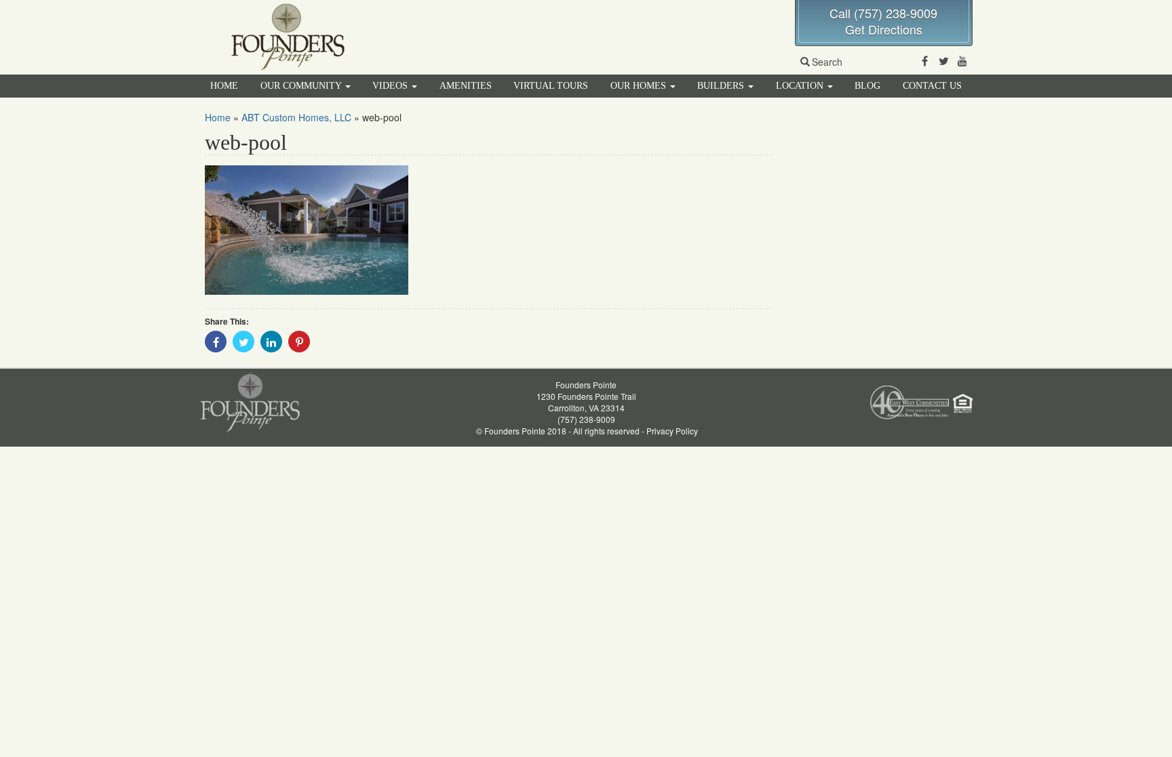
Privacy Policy (672, 430)
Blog (867, 86)
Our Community (302, 86)
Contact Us (932, 86)
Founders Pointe (586, 384)
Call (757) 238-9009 (883, 13)
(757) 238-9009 (586, 419)
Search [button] (827, 61)
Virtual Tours (550, 86)
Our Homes (639, 86)
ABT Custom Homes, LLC (296, 117)
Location (801, 86)
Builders (722, 86)
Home (224, 86)
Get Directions (883, 29)
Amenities (466, 86)
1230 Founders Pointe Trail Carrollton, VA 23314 (586, 401)
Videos (391, 86)
